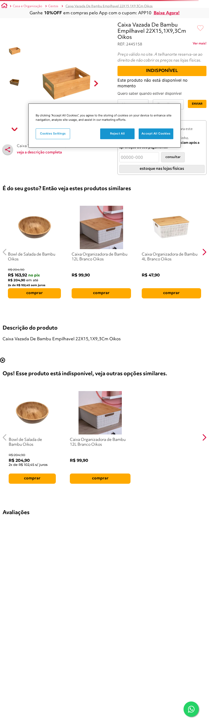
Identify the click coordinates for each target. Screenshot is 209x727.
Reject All (117, 134)
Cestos (53, 6)
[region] (104, 125)
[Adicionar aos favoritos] (200, 28)
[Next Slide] (204, 252)
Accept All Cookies (156, 134)
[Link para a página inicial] (4, 6)
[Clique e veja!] (199, 44)
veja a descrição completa (39, 152)
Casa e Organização (27, 6)
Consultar (172, 157)
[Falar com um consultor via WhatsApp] (191, 709)
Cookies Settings (53, 134)
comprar (34, 293)
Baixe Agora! (167, 13)
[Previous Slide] (4, 252)
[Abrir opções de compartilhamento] (8, 149)
